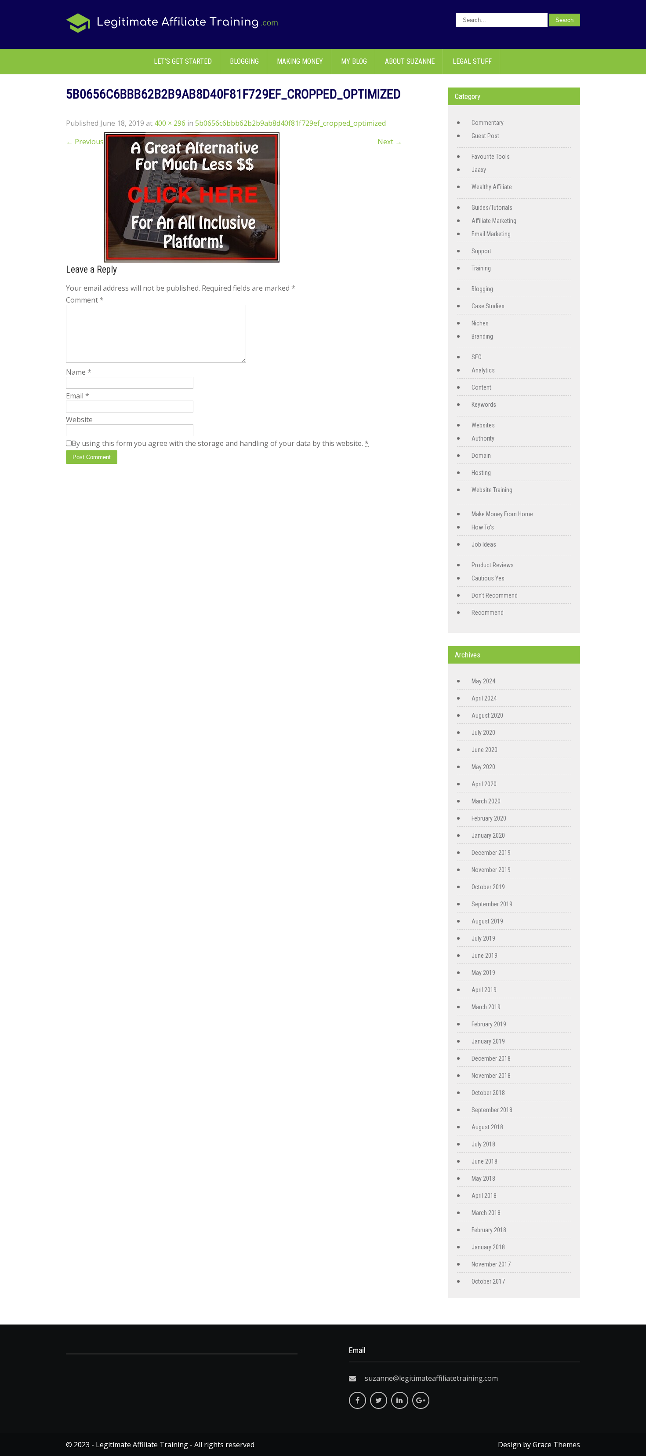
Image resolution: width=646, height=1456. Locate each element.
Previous (85, 141)
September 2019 (492, 904)
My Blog (354, 61)
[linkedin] (399, 1400)
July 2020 (483, 732)
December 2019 (491, 852)
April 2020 (484, 784)
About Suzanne (410, 61)
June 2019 (484, 955)
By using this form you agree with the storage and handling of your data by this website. (220, 443)
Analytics (483, 370)
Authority (483, 438)
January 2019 (488, 1041)
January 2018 (488, 1247)
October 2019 (488, 886)
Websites (483, 425)
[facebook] (357, 1400)
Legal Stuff (472, 61)
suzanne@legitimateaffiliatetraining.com (431, 1378)
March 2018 (486, 1212)
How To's (483, 527)
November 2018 (491, 1075)
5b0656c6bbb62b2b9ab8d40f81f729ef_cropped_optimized (290, 123)
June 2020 (484, 749)
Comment (85, 300)
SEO (477, 357)
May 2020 (483, 766)
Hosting (481, 472)
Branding (482, 336)
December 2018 (491, 1058)
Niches (480, 323)
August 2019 (487, 921)
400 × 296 (169, 123)
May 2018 (483, 1178)
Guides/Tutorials (492, 207)
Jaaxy (479, 169)
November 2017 (491, 1264)
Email (77, 396)
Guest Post (485, 135)
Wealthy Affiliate (492, 186)
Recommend (488, 612)
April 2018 (484, 1195)
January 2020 (488, 835)
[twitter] (378, 1400)
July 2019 (483, 938)
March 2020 (486, 801)
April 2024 (484, 698)
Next (389, 141)
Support (481, 251)
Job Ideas (484, 544)
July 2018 (483, 1144)
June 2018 (484, 1161)
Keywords (484, 404)
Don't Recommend (495, 595)
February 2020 (489, 818)
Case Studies (488, 306)
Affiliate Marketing (494, 220)
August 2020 (487, 715)
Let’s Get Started (183, 61)
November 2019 (491, 869)
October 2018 (488, 1092)
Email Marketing (491, 233)
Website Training (492, 489)
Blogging (244, 61)
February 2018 (489, 1229)
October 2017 (488, 1281)
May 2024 (483, 681)
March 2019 (486, 1007)
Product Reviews (493, 565)
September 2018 (492, 1109)
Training (481, 268)
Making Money (300, 61)
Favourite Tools (491, 156)
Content (481, 387)
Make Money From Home (502, 514)
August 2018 (487, 1127)
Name (78, 372)
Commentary (488, 122)
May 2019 (483, 972)
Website (79, 419)
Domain (481, 455)
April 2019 (484, 989)
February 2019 (489, 1024)
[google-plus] (420, 1400)
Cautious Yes (488, 578)
